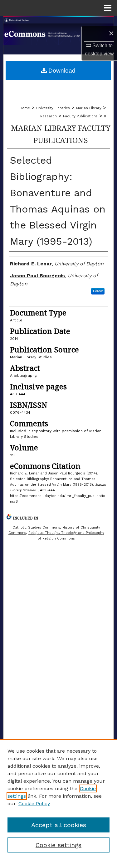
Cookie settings (58, 845)
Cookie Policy (34, 803)
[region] (58, 799)
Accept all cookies (58, 825)
